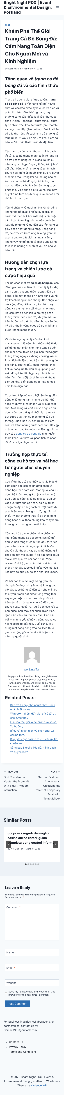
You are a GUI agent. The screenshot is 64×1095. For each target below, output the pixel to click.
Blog (7, 25)
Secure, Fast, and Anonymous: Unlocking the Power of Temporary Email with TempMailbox (47, 785)
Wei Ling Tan (14, 68)
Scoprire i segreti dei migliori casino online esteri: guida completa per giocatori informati (31, 837)
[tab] (26, 864)
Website (11, 982)
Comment (13, 907)
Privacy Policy (17, 1046)
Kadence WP (39, 1085)
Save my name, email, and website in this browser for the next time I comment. (31, 993)
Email (10, 967)
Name (11, 952)
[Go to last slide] (8, 844)
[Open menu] (57, 7)
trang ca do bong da (28, 433)
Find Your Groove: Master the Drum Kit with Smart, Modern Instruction (16, 781)
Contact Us (16, 1042)
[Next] (55, 844)
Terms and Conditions (23, 1051)
